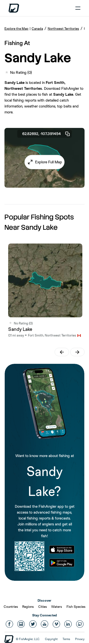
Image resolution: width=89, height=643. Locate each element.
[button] (44, 162)
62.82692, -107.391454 (41, 133)
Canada (37, 28)
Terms (66, 639)
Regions (28, 606)
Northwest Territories (63, 28)
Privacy (80, 639)
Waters (56, 606)
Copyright (51, 639)
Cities (42, 606)
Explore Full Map (48, 162)
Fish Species (76, 606)
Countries (11, 606)
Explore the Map (16, 28)
